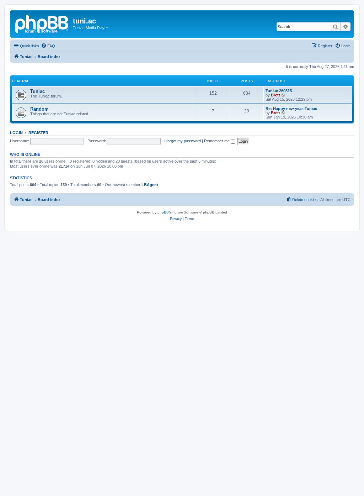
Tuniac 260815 (279, 91)
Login (16, 133)
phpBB (163, 212)
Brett (275, 95)
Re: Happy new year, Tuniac (291, 108)
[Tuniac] (42, 23)
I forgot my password (182, 141)
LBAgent (149, 185)
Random (39, 109)
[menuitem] (48, 46)
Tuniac (37, 91)
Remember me (217, 141)
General (20, 81)
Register (38, 133)
